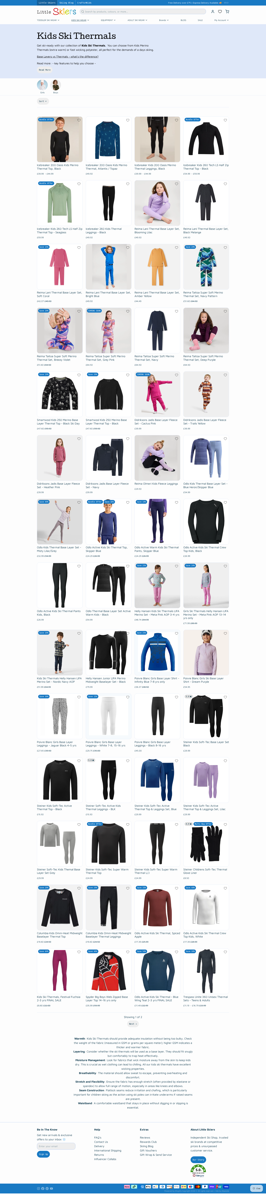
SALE (200, 20)
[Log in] (211, 11)
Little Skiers (47, 3)
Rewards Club (148, 1141)
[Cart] (226, 11)
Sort (41, 101)
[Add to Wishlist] (79, 120)
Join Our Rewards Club (207, 2)
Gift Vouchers (148, 1150)
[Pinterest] (47, 1188)
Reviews (145, 1137)
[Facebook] (42, 1188)
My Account (220, 20)
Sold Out (108, 349)
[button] (210, 1171)
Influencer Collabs (105, 1159)
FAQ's (97, 1137)
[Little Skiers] (56, 11)
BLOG (183, 20)
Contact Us (101, 1141)
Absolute (225, 1191)
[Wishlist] (220, 11)
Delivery (99, 1146)
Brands (162, 20)
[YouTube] (51, 1188)
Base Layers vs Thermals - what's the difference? (68, 56)
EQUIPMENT (107, 20)
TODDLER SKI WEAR (47, 20)
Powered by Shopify (172, 1191)
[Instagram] (38, 1188)
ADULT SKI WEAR (136, 20)
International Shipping (107, 1150)
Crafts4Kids (84, 3)
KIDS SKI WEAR (78, 20)
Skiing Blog (66, 3)
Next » (133, 1024)
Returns (99, 1154)
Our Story (198, 1160)
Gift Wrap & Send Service (156, 1154)
